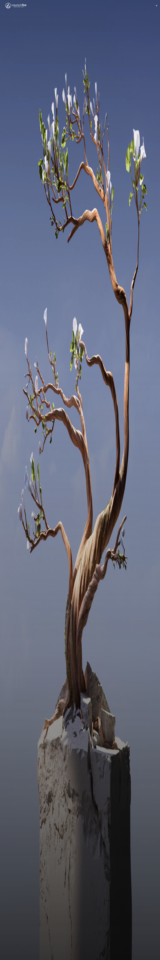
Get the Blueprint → (80, 491)
